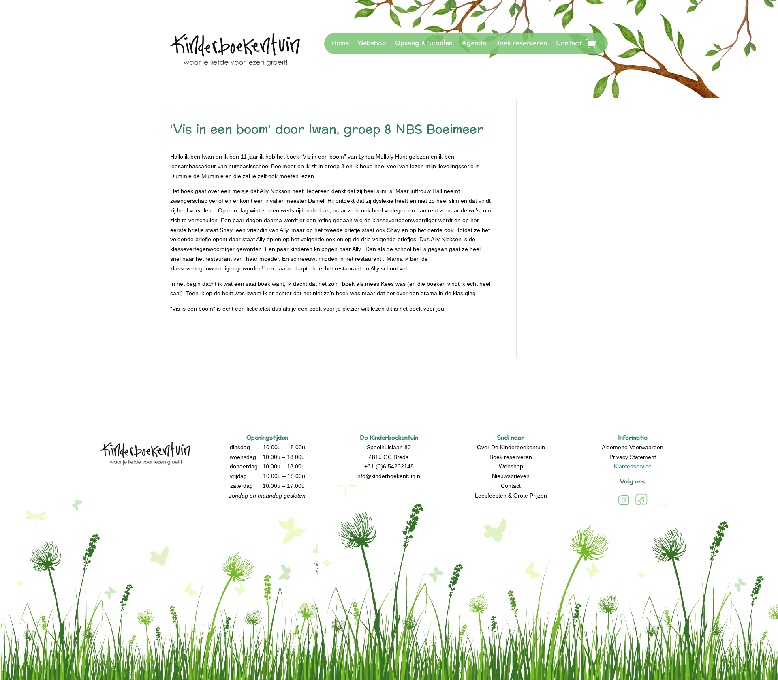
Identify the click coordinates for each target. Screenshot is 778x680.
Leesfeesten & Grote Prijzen (511, 495)
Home (340, 43)
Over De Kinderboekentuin (511, 447)
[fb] (641, 505)
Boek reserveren (521, 43)
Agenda (474, 43)
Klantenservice (633, 466)
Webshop (372, 43)
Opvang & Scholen (424, 43)
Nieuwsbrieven (511, 476)
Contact (569, 43)
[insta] (623, 505)
